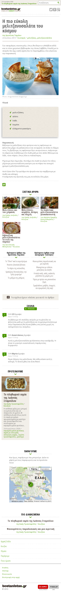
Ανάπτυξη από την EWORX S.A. (43, 587)
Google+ (58, 9)
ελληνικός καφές (10, 435)
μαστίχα (20, 437)
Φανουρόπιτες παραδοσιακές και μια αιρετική (44, 262)
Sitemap (5, 571)
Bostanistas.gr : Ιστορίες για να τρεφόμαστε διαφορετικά (11, 9)
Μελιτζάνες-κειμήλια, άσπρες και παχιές (30, 212)
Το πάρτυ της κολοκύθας (16, 268)
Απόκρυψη (31, 309)
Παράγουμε (5, 555)
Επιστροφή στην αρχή (11, 577)
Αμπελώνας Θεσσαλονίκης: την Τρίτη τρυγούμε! (16, 273)
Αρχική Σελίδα (6, 541)
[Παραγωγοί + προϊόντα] (30, 502)
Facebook (54, 9)
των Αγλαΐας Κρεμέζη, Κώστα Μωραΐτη (49, 218)
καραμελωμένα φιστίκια (14, 430)
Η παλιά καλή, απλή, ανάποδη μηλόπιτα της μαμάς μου (44, 274)
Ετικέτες (5, 567)
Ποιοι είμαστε (6, 560)
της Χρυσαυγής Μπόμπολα (8, 246)
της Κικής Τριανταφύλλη (14, 404)
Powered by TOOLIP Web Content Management (54, 587)
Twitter (51, 9)
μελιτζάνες (31, 38)
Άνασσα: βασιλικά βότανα (16, 264)
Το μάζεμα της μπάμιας (16, 277)
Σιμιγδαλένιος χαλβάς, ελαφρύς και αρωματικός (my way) (44, 286)
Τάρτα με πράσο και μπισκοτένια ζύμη (44, 280)
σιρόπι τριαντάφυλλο (14, 436)
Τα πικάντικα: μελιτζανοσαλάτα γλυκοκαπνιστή (49, 212)
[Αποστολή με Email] (4, 184)
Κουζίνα (5, 217)
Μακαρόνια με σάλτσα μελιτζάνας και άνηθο (44, 268)
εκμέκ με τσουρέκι (11, 432)
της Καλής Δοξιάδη (9, 215)
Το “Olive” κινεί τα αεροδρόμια (16, 261)
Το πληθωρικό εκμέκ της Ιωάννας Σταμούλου (19, 4)
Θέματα (3, 551)
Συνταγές (21, 38)
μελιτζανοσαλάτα (44, 38)
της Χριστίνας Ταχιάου (11, 35)
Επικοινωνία (7, 574)
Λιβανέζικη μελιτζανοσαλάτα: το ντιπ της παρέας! (11, 238)
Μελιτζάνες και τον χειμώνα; (9, 211)
